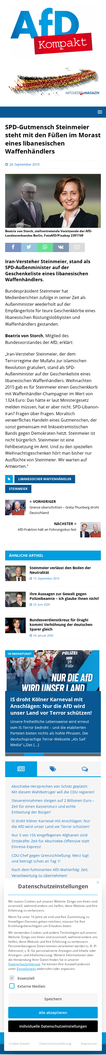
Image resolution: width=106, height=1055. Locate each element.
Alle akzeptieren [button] (53, 1012)
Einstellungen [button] (26, 969)
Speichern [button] (53, 998)
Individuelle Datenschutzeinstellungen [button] (53, 1026)
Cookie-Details (19, 1043)
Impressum (89, 1043)
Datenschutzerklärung (24, 964)
